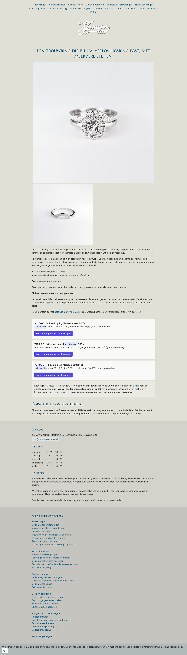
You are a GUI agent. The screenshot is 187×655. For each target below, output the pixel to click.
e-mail (136, 385)
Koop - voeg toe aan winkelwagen (53, 333)
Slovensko (75, 8)
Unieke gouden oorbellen (44, 607)
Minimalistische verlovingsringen (48, 561)
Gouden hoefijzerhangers (44, 626)
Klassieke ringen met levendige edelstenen (53, 580)
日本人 (93, 12)
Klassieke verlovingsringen (45, 554)
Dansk (141, 8)
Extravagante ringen (42, 587)
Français (109, 8)
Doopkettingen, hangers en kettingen (50, 620)
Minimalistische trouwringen (45, 524)
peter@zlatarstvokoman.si (68, 311)
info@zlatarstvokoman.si (45, 439)
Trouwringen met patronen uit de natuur (51, 534)
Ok (4, 651)
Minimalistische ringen (42, 584)
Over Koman (55, 8)
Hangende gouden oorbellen (46, 603)
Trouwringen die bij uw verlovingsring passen (54, 544)
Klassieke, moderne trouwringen (48, 528)
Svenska (130, 8)
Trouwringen (40, 4)
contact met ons (61, 392)
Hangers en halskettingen (119, 4)
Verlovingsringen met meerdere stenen (51, 557)
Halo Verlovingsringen (42, 567)
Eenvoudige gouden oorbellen (47, 600)
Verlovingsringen (57, 4)
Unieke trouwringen (41, 531)
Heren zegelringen (144, 4)
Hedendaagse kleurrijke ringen (47, 577)
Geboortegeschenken (43, 623)
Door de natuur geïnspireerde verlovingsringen (55, 564)
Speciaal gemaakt (37, 8)
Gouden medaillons (41, 629)
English (87, 8)
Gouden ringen (75, 4)
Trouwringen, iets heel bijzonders (48, 538)
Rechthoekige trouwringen (45, 541)
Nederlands (153, 8)
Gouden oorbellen (95, 4)
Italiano (119, 8)
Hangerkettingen (40, 616)
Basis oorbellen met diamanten (47, 597)
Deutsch (97, 8)
